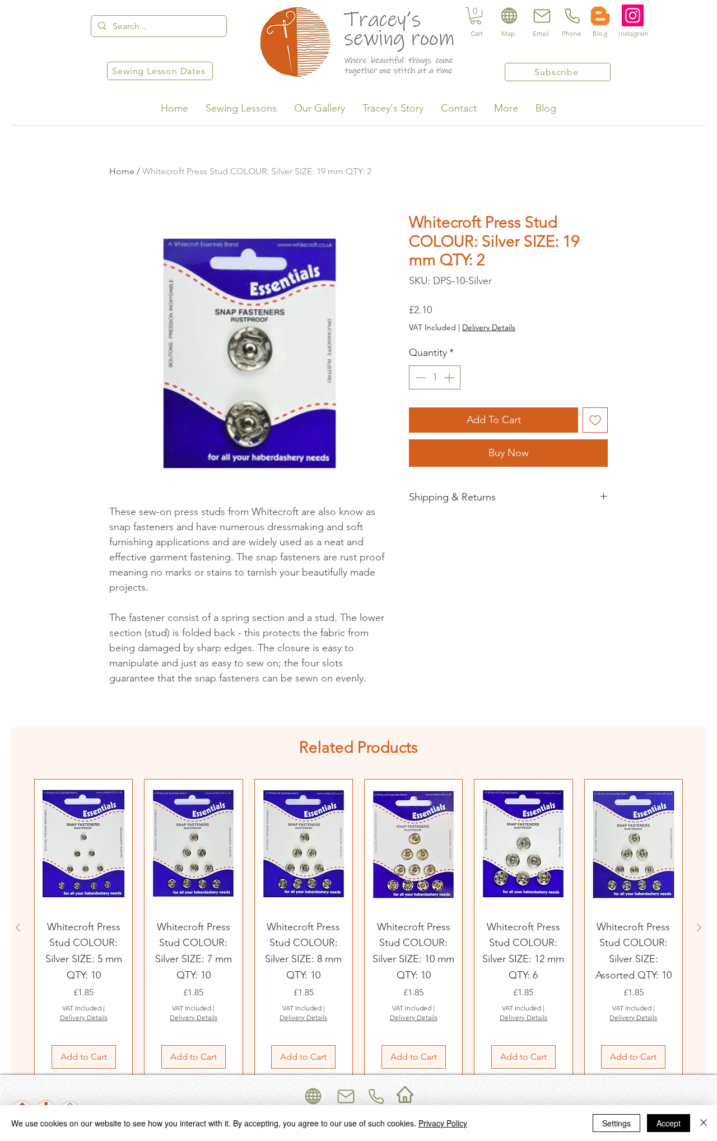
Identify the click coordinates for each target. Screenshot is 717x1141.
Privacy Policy (442, 1123)
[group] (358, 927)
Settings (616, 1123)
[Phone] (571, 15)
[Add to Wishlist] (595, 420)
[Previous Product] (18, 927)
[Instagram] (633, 15)
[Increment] (450, 377)
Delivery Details (488, 327)
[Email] (540, 15)
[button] (475, 15)
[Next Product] (699, 927)
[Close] (703, 1123)
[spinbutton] (434, 377)
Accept (669, 1123)
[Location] (509, 15)
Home (121, 171)
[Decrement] (419, 377)
